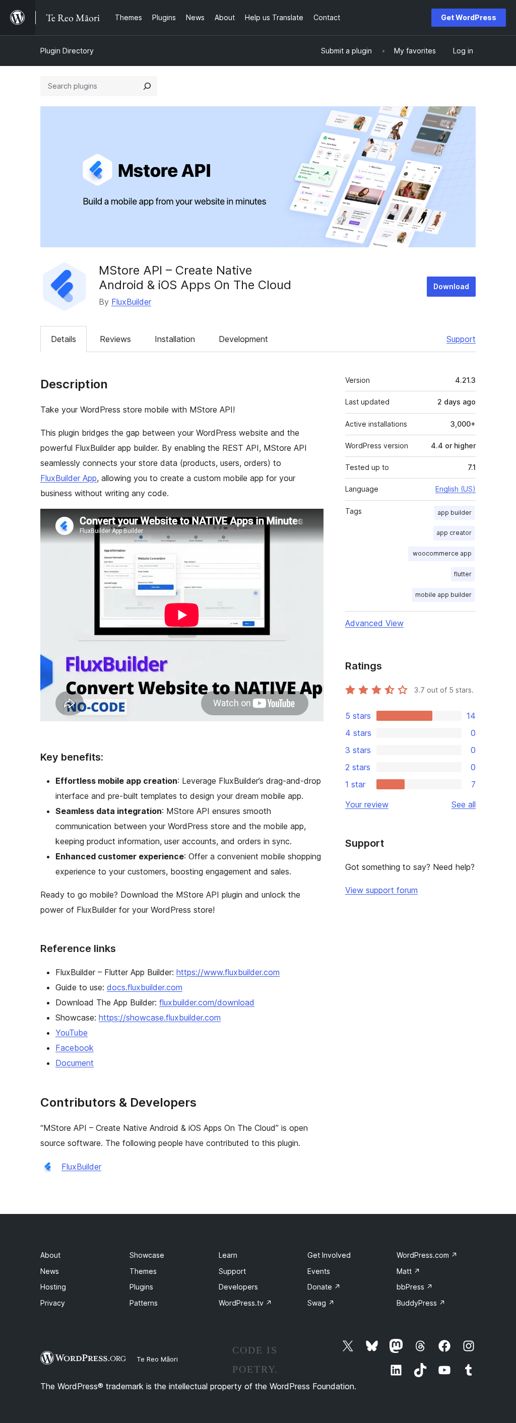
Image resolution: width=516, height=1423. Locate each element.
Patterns (144, 1303)
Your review (367, 804)
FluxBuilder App (68, 478)
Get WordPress (468, 17)
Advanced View (374, 623)
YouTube (71, 1033)
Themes (143, 1271)
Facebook (74, 1048)
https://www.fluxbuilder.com (228, 972)
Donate (324, 1286)
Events (318, 1271)
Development (243, 339)
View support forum (381, 890)
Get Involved (329, 1255)
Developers (238, 1286)
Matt (408, 1271)
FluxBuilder (131, 302)
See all (464, 804)
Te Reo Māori (157, 1359)
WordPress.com (427, 1255)
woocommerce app (441, 553)
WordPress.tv (245, 1303)
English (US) (455, 489)
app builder (454, 512)
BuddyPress (421, 1303)
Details (63, 339)
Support (461, 339)
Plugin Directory (67, 50)
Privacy (52, 1303)
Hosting (53, 1286)
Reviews (115, 339)
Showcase (147, 1255)
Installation (175, 339)
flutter (463, 574)
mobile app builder (443, 594)
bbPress (415, 1286)
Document (74, 1063)
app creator (454, 532)
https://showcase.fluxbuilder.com (160, 1017)
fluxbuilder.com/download (206, 1002)
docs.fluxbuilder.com (144, 987)
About (50, 1255)
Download (451, 286)
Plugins (141, 1286)
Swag (321, 1303)
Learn (228, 1255)
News (49, 1271)
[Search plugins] (147, 86)
